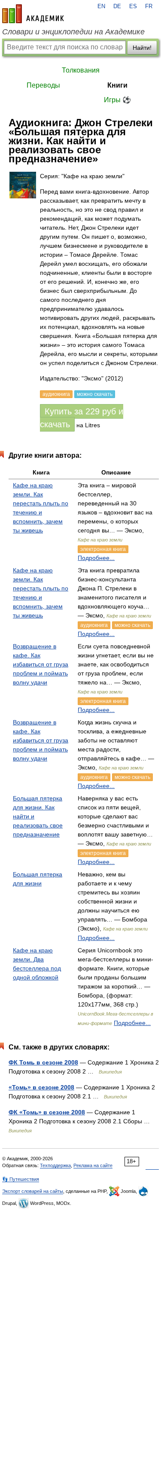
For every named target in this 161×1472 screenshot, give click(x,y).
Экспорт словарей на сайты (32, 1191)
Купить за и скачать (81, 418)
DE (117, 6)
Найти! (142, 47)
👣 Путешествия (20, 1179)
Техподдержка (55, 1165)
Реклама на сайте (92, 1165)
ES (133, 6)
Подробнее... (96, 557)
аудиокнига (94, 625)
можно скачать (132, 625)
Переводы (43, 85)
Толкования (81, 70)
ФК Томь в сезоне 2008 (43, 1062)
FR (148, 6)
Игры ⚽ (117, 99)
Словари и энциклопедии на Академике (73, 31)
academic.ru (33, 13)
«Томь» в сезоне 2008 (41, 1087)
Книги (117, 85)
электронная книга (103, 549)
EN (101, 6)
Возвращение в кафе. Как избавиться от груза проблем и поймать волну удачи (40, 664)
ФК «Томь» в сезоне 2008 (47, 1112)
